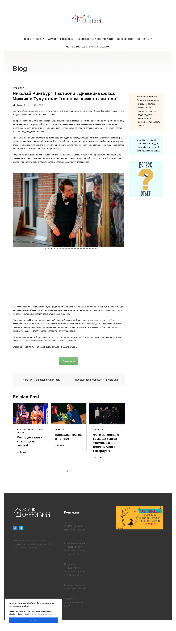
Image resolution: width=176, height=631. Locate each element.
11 (75, 248)
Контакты (143, 39)
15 (87, 248)
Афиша (26, 39)
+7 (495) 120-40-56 (73, 526)
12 (78, 248)
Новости (18, 87)
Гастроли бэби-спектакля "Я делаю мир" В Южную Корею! (98, 379)
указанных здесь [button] (49, 614)
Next (128, 209)
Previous (9, 209)
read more (21, 452)
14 (84, 248)
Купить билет (68, 361)
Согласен (33, 620)
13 (81, 248)
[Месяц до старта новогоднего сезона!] (30, 413)
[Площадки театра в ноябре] (68, 413)
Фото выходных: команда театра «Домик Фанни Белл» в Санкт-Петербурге (106, 442)
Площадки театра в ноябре (68, 436)
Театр (37, 39)
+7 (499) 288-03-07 (73, 546)
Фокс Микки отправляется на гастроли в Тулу (42, 379)
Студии (52, 39)
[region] (33, 612)
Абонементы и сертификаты (95, 39)
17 (93, 248)
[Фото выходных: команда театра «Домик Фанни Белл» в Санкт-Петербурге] (107, 413)
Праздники (67, 39)
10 (72, 248)
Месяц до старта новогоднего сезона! (29, 441)
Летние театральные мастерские (87, 46)
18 (96, 248)
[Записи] (69, 379)
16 (90, 248)
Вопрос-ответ (126, 39)
